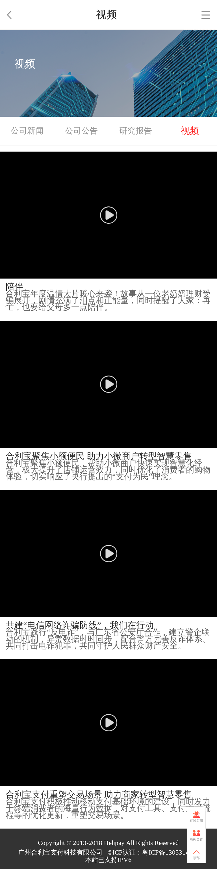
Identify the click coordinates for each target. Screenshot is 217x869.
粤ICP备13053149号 (170, 852)
